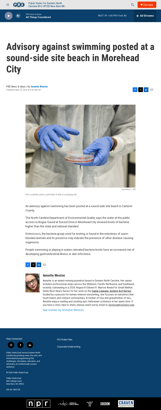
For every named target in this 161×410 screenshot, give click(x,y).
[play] (8, 16)
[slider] (23, 15)
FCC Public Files (64, 339)
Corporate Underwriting (68, 347)
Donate (148, 4)
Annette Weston (39, 86)
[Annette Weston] (32, 282)
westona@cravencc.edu (121, 304)
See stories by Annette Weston (63, 310)
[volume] (18, 15)
